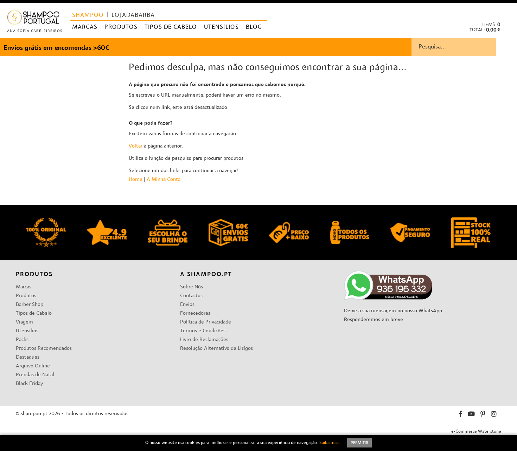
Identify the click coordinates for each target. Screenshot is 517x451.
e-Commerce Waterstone (476, 431)
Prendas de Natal (35, 375)
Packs (22, 339)
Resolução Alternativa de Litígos (216, 348)
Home (135, 179)
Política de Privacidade (205, 322)
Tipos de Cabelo (34, 313)
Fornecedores (195, 313)
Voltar (135, 146)
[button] (506, 10)
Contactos (191, 296)
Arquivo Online (33, 366)
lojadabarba (133, 15)
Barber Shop (29, 304)
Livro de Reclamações (204, 339)
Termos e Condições (202, 331)
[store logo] (33, 18)
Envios (187, 304)
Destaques (27, 357)
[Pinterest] (482, 415)
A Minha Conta (163, 179)
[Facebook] (460, 415)
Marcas (23, 287)
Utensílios (27, 331)
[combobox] (464, 47)
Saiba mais (329, 443)
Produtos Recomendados (44, 348)
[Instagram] (494, 415)
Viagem (24, 322)
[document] (258, 442)
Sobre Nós (191, 287)
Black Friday (29, 383)
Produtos (26, 296)
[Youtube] (471, 415)
